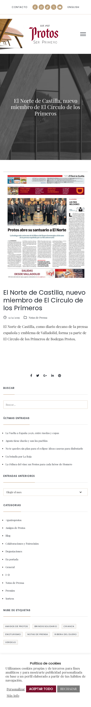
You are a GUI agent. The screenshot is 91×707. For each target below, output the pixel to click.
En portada (12, 559)
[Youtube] (60, 7)
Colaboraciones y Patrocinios (22, 543)
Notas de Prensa (38, 317)
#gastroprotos (13, 520)
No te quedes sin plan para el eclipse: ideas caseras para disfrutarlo (44, 448)
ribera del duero (66, 634)
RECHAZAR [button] (68, 689)
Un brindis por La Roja (19, 456)
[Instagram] (41, 7)
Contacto (19, 7)
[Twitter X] (53, 7)
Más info (13, 695)
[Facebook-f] (35, 7)
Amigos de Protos (15, 528)
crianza (69, 626)
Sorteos (10, 598)
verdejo (10, 642)
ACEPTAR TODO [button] (41, 689)
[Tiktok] (47, 7)
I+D (8, 575)
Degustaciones (14, 551)
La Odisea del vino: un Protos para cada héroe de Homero (39, 464)
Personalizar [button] (16, 689)
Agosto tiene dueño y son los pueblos (26, 440)
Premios (10, 590)
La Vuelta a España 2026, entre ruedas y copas (32, 433)
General (10, 567)
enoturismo (13, 634)
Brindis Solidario (45, 626)
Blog (8, 535)
